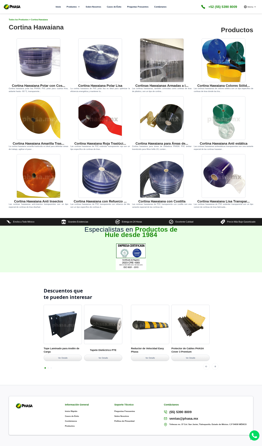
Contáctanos (160, 7)
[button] (250, 7)
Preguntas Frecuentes (137, 7)
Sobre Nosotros (93, 7)
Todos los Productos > (20, 19)
